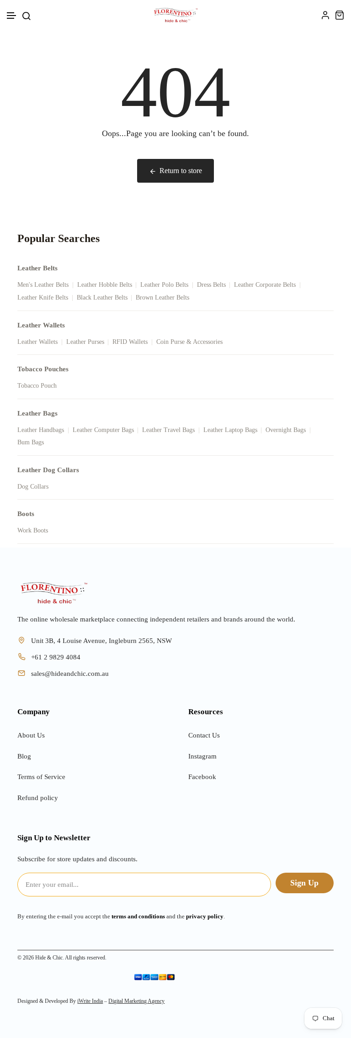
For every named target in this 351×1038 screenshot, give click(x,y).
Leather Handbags (40, 430)
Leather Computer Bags (103, 430)
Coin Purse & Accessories (189, 341)
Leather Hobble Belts (104, 284)
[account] (325, 15)
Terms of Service (41, 776)
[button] (12, 15)
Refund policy (37, 797)
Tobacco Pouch (37, 385)
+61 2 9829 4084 (55, 657)
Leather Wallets (37, 341)
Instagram (202, 756)
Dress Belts (211, 284)
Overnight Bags (286, 430)
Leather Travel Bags (168, 430)
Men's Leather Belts (43, 284)
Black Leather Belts (102, 297)
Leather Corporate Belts (265, 284)
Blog (24, 756)
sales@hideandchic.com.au (70, 673)
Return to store (181, 170)
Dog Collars (32, 486)
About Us (31, 735)
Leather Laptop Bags (230, 430)
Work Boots (32, 530)
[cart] (339, 15)
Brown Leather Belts (162, 297)
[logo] (176, 15)
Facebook (202, 776)
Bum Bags (30, 442)
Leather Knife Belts (42, 297)
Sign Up (304, 882)
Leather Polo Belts (164, 284)
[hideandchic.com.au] (53, 592)
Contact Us (204, 735)
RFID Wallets (130, 341)
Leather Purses (85, 341)
